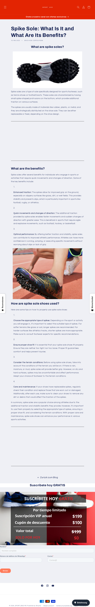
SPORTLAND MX (21, 605)
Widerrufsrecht (48, 605)
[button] (5, 7)
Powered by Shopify (34, 605)
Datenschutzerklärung (64, 605)
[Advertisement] (47, 141)
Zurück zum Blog (49, 477)
